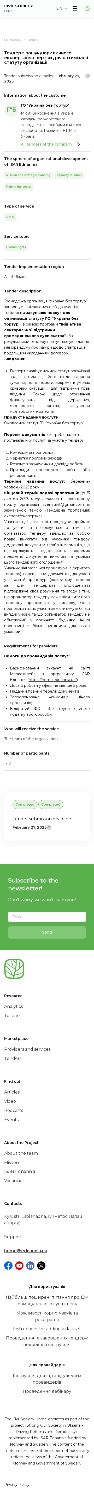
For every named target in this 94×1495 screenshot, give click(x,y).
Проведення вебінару (47, 1391)
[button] (61, 8)
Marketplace (12, 39)
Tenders (32, 39)
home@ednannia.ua (25, 1250)
